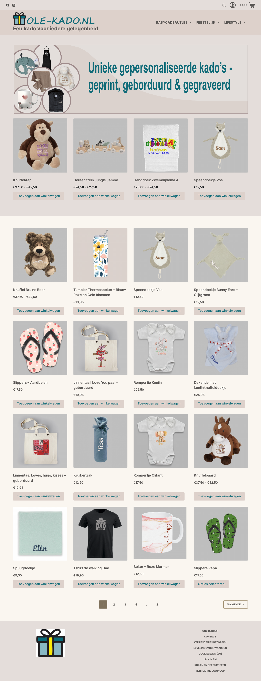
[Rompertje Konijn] (161, 348)
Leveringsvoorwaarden (210, 647)
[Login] (233, 5)
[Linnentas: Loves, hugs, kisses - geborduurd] (40, 441)
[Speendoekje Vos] (221, 145)
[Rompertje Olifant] (161, 441)
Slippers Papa (205, 568)
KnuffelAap (22, 180)
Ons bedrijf (210, 630)
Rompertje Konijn (148, 382)
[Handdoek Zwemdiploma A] (161, 145)
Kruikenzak (82, 475)
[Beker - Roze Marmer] (161, 533)
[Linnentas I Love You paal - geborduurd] (100, 348)
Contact (210, 636)
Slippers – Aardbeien (30, 382)
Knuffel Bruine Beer (29, 290)
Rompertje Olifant (148, 475)
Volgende (234, 604)
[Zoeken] (224, 5)
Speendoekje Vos (208, 180)
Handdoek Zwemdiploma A (156, 180)
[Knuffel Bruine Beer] (40, 255)
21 (158, 604)
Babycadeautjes (171, 22)
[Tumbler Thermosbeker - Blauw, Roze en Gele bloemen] (100, 255)
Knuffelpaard (205, 475)
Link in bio (210, 659)
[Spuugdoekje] (40, 534)
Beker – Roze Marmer (151, 567)
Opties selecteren (211, 584)
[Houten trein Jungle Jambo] (100, 145)
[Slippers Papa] (221, 534)
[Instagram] (13, 5)
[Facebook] (7, 5)
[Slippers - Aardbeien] (40, 348)
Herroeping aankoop (210, 670)
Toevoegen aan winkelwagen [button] (98, 311)
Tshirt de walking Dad (91, 568)
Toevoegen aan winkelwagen (38, 196)
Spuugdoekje (24, 568)
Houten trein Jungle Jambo (95, 180)
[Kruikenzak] (100, 441)
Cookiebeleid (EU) (210, 653)
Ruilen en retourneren (210, 665)
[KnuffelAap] (40, 145)
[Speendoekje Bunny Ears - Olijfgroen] (221, 255)
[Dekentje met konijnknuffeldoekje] (221, 348)
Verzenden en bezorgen (210, 642)
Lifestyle (232, 22)
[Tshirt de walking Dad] (100, 534)
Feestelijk (205, 22)
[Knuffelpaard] (221, 441)
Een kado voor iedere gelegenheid (55, 28)
